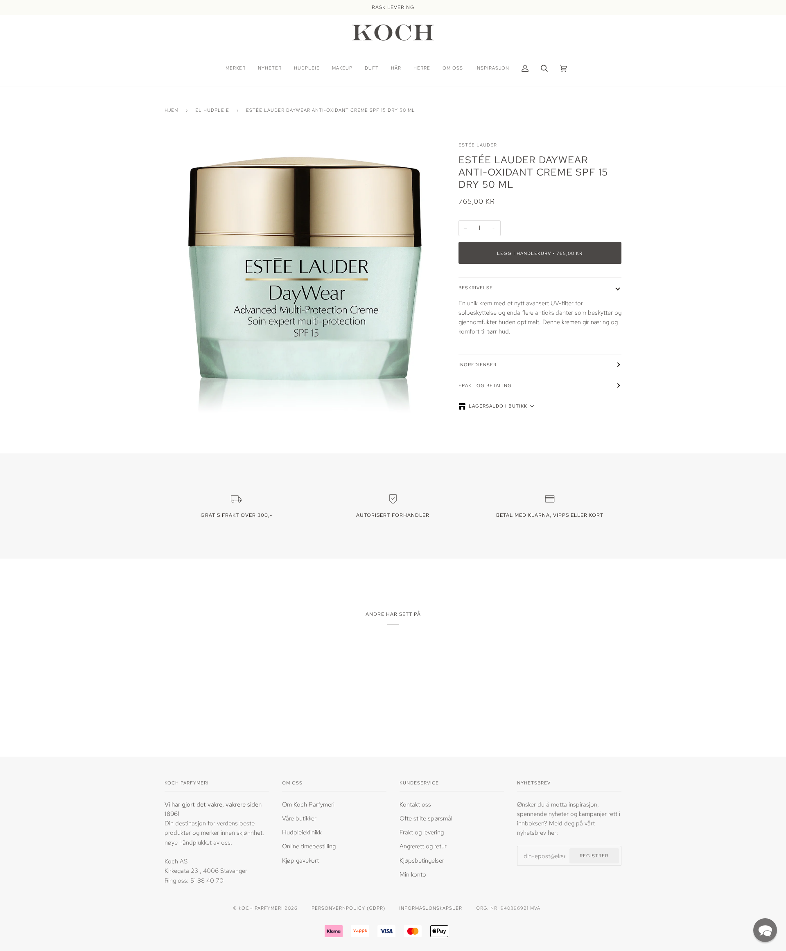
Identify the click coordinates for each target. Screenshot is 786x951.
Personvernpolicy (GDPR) (348, 908)
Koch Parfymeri (261, 908)
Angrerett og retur (423, 846)
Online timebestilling (309, 846)
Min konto (413, 874)
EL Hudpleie (212, 110)
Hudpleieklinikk (302, 832)
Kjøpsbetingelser (422, 860)
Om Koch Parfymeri (308, 804)
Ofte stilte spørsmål (426, 818)
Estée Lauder (477, 145)
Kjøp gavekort (300, 860)
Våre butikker (299, 818)
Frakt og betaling (485, 385)
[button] (765, 930)
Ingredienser (477, 364)
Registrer (594, 855)
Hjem (171, 110)
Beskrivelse (475, 287)
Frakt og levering (422, 832)
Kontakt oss (415, 804)
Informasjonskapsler (430, 908)
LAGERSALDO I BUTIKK (498, 406)
